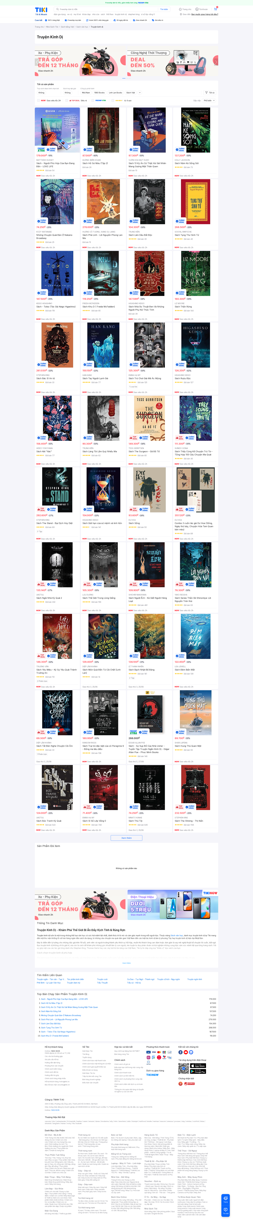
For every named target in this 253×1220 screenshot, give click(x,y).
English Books (157, 1214)
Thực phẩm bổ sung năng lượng (193, 1169)
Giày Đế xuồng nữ (92, 1180)
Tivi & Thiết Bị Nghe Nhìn (157, 1154)
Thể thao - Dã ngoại (155, 1142)
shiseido (48, 1123)
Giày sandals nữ (91, 1176)
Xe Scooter (164, 1202)
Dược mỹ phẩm (66, 1206)
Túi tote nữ (92, 1203)
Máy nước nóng (192, 1144)
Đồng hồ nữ (124, 1157)
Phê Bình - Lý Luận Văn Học (49, 983)
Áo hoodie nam (88, 1158)
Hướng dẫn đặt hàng (52, 1063)
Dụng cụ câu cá (188, 1162)
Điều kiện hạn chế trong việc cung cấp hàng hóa (128, 1068)
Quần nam (93, 1154)
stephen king (134, 14)
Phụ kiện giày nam (89, 1191)
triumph (135, 1121)
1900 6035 (55, 1110)
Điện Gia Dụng (51, 1211)
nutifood (142, 1121)
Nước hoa (53, 1204)
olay (183, 1121)
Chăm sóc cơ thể (56, 1196)
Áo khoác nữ (96, 1140)
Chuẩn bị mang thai (57, 1150)
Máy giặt (185, 1142)
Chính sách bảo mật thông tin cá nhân (96, 1064)
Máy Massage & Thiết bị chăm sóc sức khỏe (60, 1197)
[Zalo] (191, 1052)
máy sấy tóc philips (194, 1202)
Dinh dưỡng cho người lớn (58, 1146)
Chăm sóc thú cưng (118, 1200)
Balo (113, 1138)
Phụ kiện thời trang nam (125, 1148)
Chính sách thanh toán (122, 1073)
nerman (156, 1121)
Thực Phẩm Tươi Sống (55, 1155)
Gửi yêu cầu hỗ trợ (51, 1059)
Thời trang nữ (84, 1135)
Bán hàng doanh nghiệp (91, 1079)
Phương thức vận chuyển (54, 1066)
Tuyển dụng (86, 1057)
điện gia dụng (60, 14)
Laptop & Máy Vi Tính (162, 1150)
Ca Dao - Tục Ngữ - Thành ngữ (140, 979)
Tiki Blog (85, 1054)
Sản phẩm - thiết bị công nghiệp (159, 1151)
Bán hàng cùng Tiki (121, 1054)
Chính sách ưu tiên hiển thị (124, 1076)
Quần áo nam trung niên (92, 1164)
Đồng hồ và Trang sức (121, 1154)
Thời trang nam (85, 1151)
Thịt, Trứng (56, 1158)
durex (97, 1121)
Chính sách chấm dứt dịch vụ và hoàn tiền (128, 1085)
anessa (170, 1121)
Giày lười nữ (97, 1178)
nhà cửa (95, 14)
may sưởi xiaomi (189, 1206)
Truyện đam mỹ (73, 983)
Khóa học (164, 1184)
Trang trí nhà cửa (117, 1180)
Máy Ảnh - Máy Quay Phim (190, 1177)
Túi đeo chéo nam (91, 1210)
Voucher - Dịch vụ (152, 1181)
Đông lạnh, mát (61, 1162)
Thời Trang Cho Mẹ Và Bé (54, 1138)
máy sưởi (181, 1200)
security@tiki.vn (63, 1085)
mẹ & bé (77, 14)
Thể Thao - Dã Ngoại (187, 1151)
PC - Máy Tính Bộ (121, 1173)
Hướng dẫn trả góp (52, 1075)
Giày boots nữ (86, 1178)
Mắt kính (132, 1147)
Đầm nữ (86, 1138)
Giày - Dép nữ (84, 1171)
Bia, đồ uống (53, 1166)
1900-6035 (55, 1051)
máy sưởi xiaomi (195, 1208)
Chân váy (94, 1142)
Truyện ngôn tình (194, 979)
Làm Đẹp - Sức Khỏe (54, 1188)
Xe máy (151, 1202)
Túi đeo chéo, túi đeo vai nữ (88, 1201)
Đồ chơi (68, 1138)
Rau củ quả (53, 1160)
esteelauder (61, 1121)
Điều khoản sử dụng (90, 1070)
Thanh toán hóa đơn (152, 1184)
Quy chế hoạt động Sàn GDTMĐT (127, 1051)
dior (53, 1121)
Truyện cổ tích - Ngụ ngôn (168, 979)
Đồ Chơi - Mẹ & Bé (53, 1135)
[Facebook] (180, 1052)
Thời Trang (165, 1138)
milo (115, 1121)
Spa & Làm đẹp (160, 1186)
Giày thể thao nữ (197, 1168)
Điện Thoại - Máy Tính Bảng (57, 1177)
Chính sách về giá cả (122, 1064)
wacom (163, 1121)
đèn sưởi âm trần (188, 1215)
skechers (122, 1121)
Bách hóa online (156, 1148)
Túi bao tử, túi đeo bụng (98, 1213)
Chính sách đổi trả (51, 1072)
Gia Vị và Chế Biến (122, 1204)
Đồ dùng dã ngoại (193, 1156)
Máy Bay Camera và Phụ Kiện (192, 1191)
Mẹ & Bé (159, 1146)
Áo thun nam (82, 1154)
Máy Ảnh (197, 1193)
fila (73, 1123)
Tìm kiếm (164, 9)
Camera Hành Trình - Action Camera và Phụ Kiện (192, 1184)
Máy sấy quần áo (189, 1146)
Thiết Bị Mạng (124, 1170)
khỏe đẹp (86, 14)
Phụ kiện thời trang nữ (119, 1147)
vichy (69, 1123)
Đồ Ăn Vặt (119, 1206)
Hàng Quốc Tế (150, 1135)
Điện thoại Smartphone (53, 1180)
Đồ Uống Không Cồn (125, 1208)
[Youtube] (186, 1052)
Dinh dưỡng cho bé (56, 1144)
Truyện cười (102, 979)
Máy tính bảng (55, 1184)
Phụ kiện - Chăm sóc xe (153, 1200)
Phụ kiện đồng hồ (122, 1159)
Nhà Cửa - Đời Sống (120, 1177)
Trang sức (115, 1157)
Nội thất (122, 1184)
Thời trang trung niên (90, 1146)
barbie (79, 1121)
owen (85, 1121)
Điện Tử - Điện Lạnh (187, 1135)
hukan (63, 1123)
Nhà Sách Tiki (150, 1208)
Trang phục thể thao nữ (186, 1154)
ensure (91, 1121)
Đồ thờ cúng (120, 1190)
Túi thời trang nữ (85, 1198)
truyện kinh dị (121, 14)
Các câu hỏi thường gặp (54, 1056)
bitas (202, 1121)
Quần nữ (94, 1138)
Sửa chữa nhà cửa (122, 1182)
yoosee (177, 1121)
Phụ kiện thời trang (119, 1144)
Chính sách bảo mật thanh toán (94, 1060)
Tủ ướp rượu (201, 1146)
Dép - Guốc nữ (94, 1174)
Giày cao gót (83, 1174)
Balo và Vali (116, 1135)
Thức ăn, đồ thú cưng (57, 1170)
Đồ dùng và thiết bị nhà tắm (126, 1186)
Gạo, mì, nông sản (57, 1164)
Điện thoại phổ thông (57, 1182)
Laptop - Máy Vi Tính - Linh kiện (126, 1163)
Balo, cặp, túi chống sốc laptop (126, 1139)
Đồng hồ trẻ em (136, 1159)
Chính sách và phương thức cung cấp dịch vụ (128, 1080)
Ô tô (157, 1202)
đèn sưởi (189, 1200)
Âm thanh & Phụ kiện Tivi (187, 1138)
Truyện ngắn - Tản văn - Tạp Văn (51, 979)
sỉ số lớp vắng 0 (148, 14)
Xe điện (167, 1200)
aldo (129, 1121)
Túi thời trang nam (86, 1207)
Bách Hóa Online (119, 1197)
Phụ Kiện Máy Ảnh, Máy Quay (189, 1180)
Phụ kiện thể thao (192, 1158)
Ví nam (80, 1210)
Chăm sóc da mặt (51, 1191)
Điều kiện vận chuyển (90, 1083)
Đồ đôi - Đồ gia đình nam (95, 1160)
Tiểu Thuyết (102, 983)
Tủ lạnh (185, 1140)
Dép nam (89, 1189)
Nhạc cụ (129, 1190)
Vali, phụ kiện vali (134, 1140)
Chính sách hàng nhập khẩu (55, 1078)
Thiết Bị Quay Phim (191, 1190)
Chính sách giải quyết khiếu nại (94, 1067)
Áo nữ (80, 1138)
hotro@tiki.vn (64, 1082)
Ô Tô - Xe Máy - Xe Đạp (155, 1197)
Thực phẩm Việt (65, 1160)
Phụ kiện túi (102, 1203)
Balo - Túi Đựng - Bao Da (191, 1186)
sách (103, 14)
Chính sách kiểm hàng (53, 1069)
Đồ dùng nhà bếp (51, 1214)
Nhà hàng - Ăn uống (156, 1188)
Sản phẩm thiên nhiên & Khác (58, 1199)
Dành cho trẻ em (56, 1168)
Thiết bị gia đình (65, 1214)
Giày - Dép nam (85, 1184)
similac (189, 1121)
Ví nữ (102, 1201)
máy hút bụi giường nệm (192, 1209)
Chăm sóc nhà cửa (59, 1173)
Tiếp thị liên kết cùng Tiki (92, 1076)
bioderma (105, 1121)
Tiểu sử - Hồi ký (134, 983)
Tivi (183, 1144)
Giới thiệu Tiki (87, 1051)
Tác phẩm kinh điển (75, 979)
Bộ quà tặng (122, 1210)
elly (111, 1121)
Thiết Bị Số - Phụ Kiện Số (155, 1161)
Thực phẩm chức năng (57, 1194)
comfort (196, 1121)
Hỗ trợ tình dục (63, 1204)
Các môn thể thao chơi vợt (192, 1165)
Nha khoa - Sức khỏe (158, 1190)
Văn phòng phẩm (163, 1211)
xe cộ (69, 14)
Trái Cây (48, 1158)
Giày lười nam (83, 1187)
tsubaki (79, 1123)
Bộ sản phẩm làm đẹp (59, 1205)
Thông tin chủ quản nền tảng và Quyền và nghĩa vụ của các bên (129, 1090)
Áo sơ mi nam (93, 1156)
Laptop (132, 1173)
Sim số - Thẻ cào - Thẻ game (163, 1193)
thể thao (109, 14)
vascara (48, 1121)
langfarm (56, 1123)
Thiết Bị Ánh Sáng (192, 1182)
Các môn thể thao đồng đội (193, 1164)
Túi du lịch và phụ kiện (124, 1138)
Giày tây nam (94, 1187)
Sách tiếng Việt (150, 1211)
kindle (149, 1121)
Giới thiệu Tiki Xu (88, 1073)
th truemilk (71, 1121)
